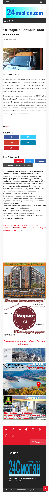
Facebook (40, 161)
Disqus (29, 161)
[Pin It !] (11, 148)
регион (8, 126)
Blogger (19, 161)
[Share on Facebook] (11, 137)
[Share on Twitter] (28, 137)
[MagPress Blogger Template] (24, 12)
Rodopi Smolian (11, 490)
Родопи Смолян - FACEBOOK (15, 225)
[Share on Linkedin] (28, 142)
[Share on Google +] (11, 142)
